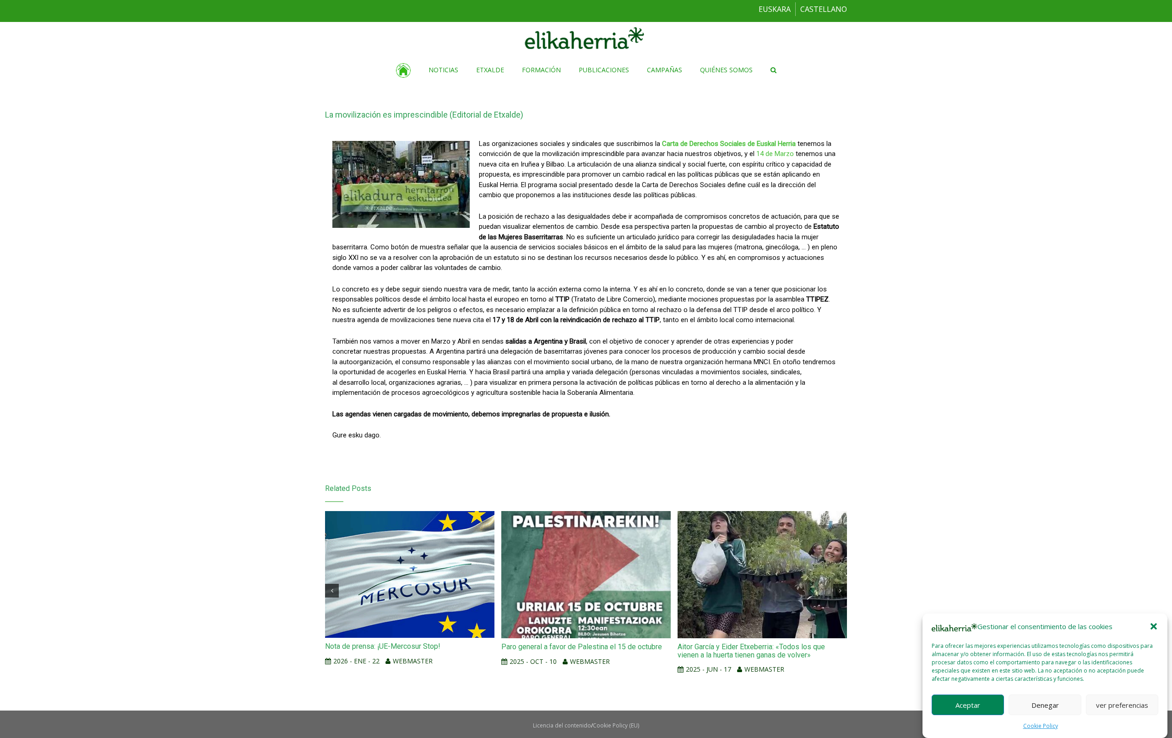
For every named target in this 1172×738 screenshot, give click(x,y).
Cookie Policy (1040, 726)
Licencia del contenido (562, 725)
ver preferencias (1122, 704)
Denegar (1045, 704)
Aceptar (967, 704)
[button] (1153, 626)
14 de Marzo (775, 154)
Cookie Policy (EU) (616, 725)
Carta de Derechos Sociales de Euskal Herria (729, 144)
